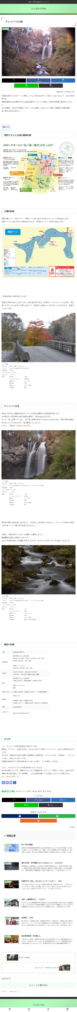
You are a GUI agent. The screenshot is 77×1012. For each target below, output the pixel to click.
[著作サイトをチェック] (20, 816)
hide (8, 127)
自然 (50, 791)
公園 (35, 791)
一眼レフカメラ (22, 791)
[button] (51, 86)
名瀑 (40, 791)
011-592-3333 (17, 707)
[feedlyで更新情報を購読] (57, 816)
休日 (30, 791)
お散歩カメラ (7, 791)
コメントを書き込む (38, 985)
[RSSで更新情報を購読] (38, 821)
